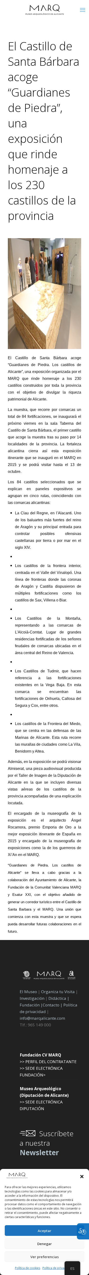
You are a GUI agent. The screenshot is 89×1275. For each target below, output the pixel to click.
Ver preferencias (44, 1256)
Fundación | (31, 1005)
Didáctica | (58, 998)
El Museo (28, 991)
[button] (82, 1176)
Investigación (32, 998)
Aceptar (44, 1230)
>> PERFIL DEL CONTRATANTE (48, 1061)
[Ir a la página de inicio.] (44, 9)
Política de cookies (27, 1268)
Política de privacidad (57, 1268)
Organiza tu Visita (58, 991)
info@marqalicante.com (42, 1018)
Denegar (44, 1243)
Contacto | (52, 1005)
